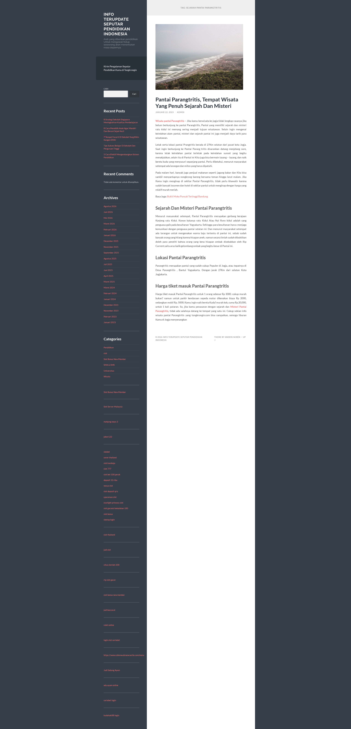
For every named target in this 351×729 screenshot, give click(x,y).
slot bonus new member (114, 595)
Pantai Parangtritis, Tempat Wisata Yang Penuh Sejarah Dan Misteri (196, 102)
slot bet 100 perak (112, 474)
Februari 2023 (110, 316)
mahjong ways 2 (111, 421)
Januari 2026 (110, 235)
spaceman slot (110, 497)
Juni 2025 (108, 270)
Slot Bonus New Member (115, 359)
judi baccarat (109, 610)
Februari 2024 (110, 293)
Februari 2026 (110, 229)
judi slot (107, 549)
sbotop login (109, 519)
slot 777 (107, 468)
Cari (106, 89)
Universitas (109, 370)
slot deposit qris (111, 491)
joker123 (108, 436)
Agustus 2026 (110, 206)
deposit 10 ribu (110, 480)
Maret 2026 (109, 223)
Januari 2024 (110, 299)
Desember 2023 (111, 305)
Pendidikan (109, 347)
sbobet (107, 452)
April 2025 (108, 276)
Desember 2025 (111, 241)
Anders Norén (232, 337)
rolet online (109, 625)
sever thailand (110, 457)
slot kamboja (109, 463)
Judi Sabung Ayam (112, 670)
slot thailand (109, 534)
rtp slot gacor (110, 580)
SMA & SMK (109, 365)
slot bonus (108, 514)
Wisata (107, 376)
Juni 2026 (108, 212)
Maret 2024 (109, 287)
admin (180, 112)
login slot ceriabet (112, 640)
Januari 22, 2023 (164, 112)
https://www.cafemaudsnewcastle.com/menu (124, 655)
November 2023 (111, 310)
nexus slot (108, 485)
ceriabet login (110, 700)
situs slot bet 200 (111, 565)
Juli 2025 (108, 264)
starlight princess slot (113, 502)
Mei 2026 (108, 218)
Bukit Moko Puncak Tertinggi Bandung (187, 196)
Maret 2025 (109, 281)
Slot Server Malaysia (113, 406)
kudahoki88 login (111, 715)
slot (105, 353)
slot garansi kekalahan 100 (116, 508)
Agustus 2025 (110, 258)
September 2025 (111, 252)
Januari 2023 (110, 322)
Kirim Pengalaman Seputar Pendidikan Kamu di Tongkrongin (120, 68)
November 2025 (111, 247)
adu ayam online (111, 685)
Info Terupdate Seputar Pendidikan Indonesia (117, 24)
